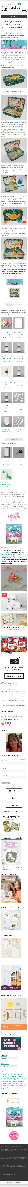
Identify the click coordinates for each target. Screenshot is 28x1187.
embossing (7, 1080)
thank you (11, 1087)
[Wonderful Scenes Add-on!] (14, 998)
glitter (14, 1081)
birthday (3, 1076)
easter (2, 1080)
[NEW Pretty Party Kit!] (11, 938)
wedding (7, 1088)
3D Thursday (17, 1074)
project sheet (19, 685)
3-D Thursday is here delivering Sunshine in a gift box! (13, 706)
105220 (19, 379)
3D (13, 1074)
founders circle (4, 1081)
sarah (4, 689)
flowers (22, 1080)
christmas (5, 1078)
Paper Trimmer (7, 462)
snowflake (16, 1085)
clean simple (11, 1078)
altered (9, 683)
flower (18, 1080)
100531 (19, 355)
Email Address (5, 761)
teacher (21, 1085)
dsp (24, 1078)
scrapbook (12, 1085)
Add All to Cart (13, 439)
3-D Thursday (8, 691)
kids (12, 1083)
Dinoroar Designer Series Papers (16, 126)
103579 (19, 460)
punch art (8, 1085)
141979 (7, 429)
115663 (7, 405)
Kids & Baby (15, 691)
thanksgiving (4, 1087)
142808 (19, 429)
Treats (3, 692)
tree (19, 1087)
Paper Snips (19, 462)
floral (14, 1080)
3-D (8, 682)
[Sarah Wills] (14, 742)
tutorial (23, 1087)
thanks (25, 1085)
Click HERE (10, 271)
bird (22, 1074)
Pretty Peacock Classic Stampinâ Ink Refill (6, 382)
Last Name (4, 775)
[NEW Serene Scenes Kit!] (11, 911)
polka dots (17, 1083)
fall (11, 1080)
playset (12, 685)
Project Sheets (21, 691)
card (10, 1076)
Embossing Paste (15, 131)
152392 (7, 460)
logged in (10, 716)
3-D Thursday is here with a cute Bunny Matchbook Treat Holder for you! (12, 701)
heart (23, 1081)
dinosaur (6, 685)
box (7, 1076)
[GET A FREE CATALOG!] (11, 877)
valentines (3, 1088)
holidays (9, 1083)
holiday (3, 1083)
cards (14, 1076)
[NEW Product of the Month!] (11, 841)
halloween (19, 1081)
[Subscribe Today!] (11, 966)
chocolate (20, 1076)
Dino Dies (14, 199)
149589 (7, 331)
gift (9, 1081)
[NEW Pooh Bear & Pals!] (11, 814)
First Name (4, 768)
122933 (7, 355)
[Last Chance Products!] (11, 1038)
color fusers (16, 1078)
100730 (19, 331)
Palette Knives (11, 134)
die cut (21, 1078)
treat (16, 1087)
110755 (7, 482)
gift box (11, 1081)
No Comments (6, 695)
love (13, 1083)
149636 (19, 405)
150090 (7, 379)
